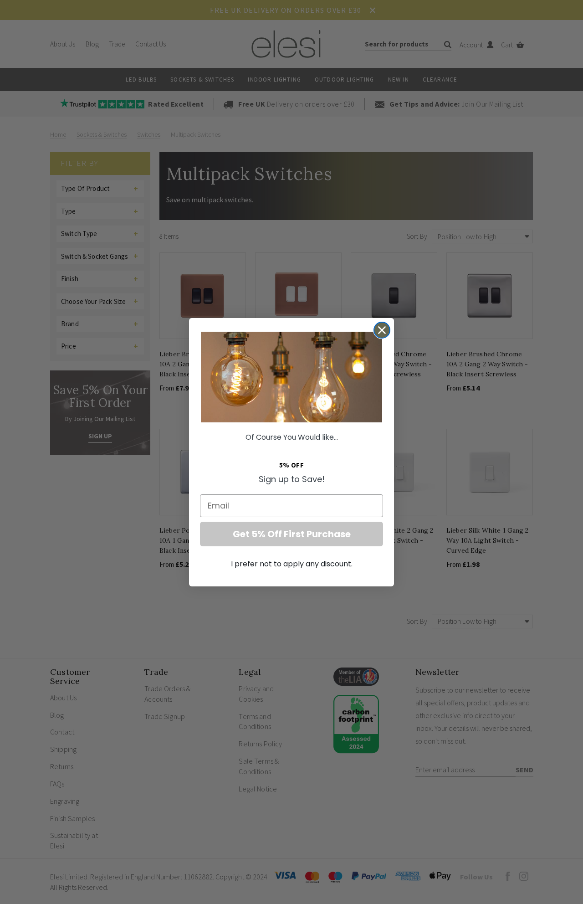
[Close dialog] (381, 330)
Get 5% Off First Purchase (292, 534)
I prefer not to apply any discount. (292, 564)
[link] (291, 377)
